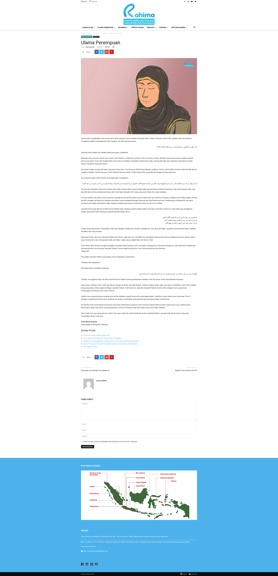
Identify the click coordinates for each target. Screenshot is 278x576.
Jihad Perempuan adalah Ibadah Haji (96, 335)
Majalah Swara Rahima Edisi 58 (186, 370)
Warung (162, 27)
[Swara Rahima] (139, 14)
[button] (194, 28)
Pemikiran (105, 33)
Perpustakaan (137, 27)
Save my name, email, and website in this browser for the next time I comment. (110, 441)
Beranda (83, 33)
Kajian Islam (88, 27)
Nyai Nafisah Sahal (90, 347)
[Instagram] (188, 1)
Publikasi (150, 27)
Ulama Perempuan (105, 27)
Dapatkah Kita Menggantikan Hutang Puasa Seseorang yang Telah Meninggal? (111, 341)
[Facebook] (184, 1)
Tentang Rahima (178, 27)
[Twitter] (191, 1)
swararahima (90, 47)
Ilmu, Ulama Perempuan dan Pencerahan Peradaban (102, 338)
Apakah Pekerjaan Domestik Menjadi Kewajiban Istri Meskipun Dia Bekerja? (110, 344)
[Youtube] (195, 1)
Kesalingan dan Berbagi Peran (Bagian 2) (95, 370)
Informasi (122, 27)
